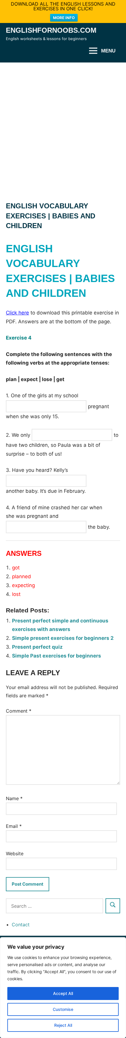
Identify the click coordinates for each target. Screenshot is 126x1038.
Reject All (63, 1025)
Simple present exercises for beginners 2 (63, 638)
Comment (18, 711)
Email (14, 826)
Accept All (63, 993)
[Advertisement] (63, 128)
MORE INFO (64, 17)
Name (14, 798)
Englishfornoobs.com (51, 30)
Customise (63, 1009)
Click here (17, 313)
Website (14, 853)
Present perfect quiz (37, 647)
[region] (63, 987)
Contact (21, 924)
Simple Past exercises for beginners (56, 656)
